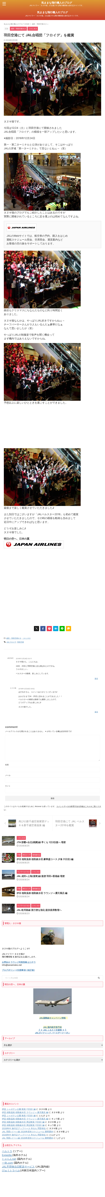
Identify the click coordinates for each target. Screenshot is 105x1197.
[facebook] (42, 628)
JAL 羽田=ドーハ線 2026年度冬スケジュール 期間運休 (27, 1131)
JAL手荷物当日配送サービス (18, 1166)
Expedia (7, 1155)
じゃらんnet (9, 1158)
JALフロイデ (11, 642)
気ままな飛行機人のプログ (56, 2)
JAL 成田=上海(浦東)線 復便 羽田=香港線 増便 (41, 876)
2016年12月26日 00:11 (24, 658)
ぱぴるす (10, 658)
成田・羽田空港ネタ (13, 638)
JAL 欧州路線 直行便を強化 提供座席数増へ (39, 910)
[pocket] (49, 628)
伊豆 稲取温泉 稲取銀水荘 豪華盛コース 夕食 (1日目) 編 (45, 859)
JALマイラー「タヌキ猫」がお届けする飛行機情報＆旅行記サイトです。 (52, 1189)
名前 (7, 765)
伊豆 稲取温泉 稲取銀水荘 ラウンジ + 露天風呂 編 (42, 893)
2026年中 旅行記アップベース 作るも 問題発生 (24, 1128)
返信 (96, 678)
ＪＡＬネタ (26, 638)
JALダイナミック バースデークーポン (52, 1033)
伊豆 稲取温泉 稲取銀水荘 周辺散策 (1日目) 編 (23, 1122)
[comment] (68, 628)
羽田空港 (20, 642)
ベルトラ (7, 1151)
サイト (7, 786)
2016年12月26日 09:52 (26, 689)
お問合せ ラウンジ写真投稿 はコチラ (19, 962)
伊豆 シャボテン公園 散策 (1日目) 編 (19, 1109)
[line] (62, 628)
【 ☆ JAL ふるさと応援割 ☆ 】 (52, 1030)
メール (7, 775)
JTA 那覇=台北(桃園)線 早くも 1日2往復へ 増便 (41, 842)
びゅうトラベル (11, 1170)
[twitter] (36, 628)
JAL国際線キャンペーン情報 (52, 1018)
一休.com (7, 1162)
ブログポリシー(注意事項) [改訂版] (18, 970)
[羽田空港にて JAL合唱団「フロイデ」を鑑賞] (55, 628)
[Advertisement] (52, 426)
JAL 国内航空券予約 (52, 1027)
